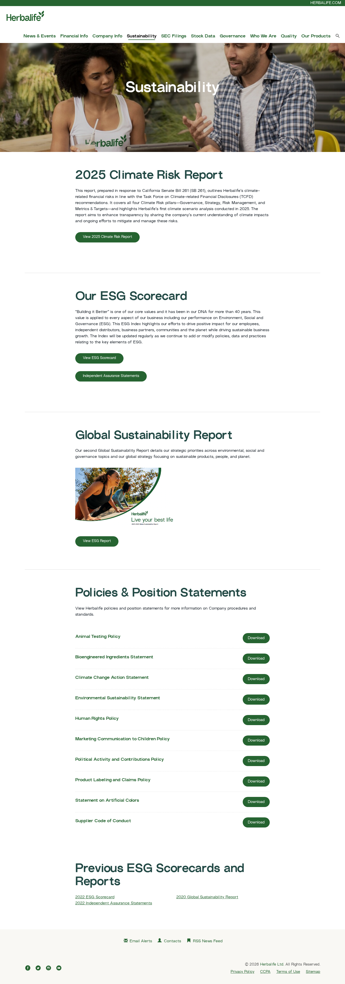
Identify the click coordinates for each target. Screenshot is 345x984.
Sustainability (142, 36)
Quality (289, 36)
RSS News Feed (208, 941)
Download (259, 639)
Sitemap (313, 972)
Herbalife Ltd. (272, 964)
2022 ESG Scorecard (94, 897)
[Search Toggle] (337, 37)
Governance (232, 36)
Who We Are (263, 36)
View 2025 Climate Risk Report (107, 237)
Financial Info (74, 36)
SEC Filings (173, 36)
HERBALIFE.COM (325, 3)
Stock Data (203, 36)
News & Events (39, 36)
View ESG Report (97, 541)
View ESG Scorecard (99, 358)
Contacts (172, 941)
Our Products (316, 36)
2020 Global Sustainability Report (207, 897)
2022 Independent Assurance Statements (113, 903)
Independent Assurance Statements (111, 376)
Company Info (107, 36)
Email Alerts (141, 941)
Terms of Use (288, 972)
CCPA (265, 972)
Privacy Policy (242, 972)
